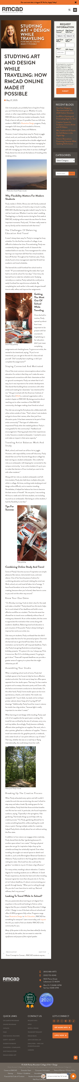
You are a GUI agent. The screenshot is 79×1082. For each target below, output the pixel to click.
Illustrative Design (27, 123)
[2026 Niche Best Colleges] (30, 1000)
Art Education (30, 916)
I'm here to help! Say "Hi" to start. (57, 1076)
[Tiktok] (73, 1021)
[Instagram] (61, 1021)
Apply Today (52, 2)
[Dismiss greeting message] (68, 1074)
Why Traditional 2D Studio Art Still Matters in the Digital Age (66, 133)
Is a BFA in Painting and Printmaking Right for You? (66, 117)
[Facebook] (54, 1021)
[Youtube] (65, 1021)
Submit (65, 91)
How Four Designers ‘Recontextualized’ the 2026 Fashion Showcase (65, 110)
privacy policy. (70, 86)
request (43, 919)
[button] (69, 9)
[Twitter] (58, 1021)
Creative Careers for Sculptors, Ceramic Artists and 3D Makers (65, 124)
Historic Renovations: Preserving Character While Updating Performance (66, 141)
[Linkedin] (69, 1021)
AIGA (18, 395)
